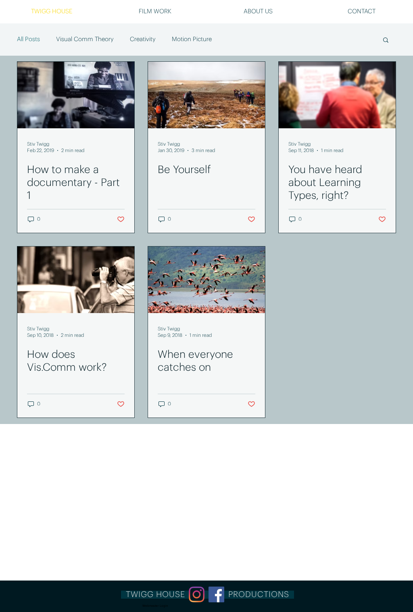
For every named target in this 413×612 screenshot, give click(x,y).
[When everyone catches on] (206, 279)
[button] (361, 11)
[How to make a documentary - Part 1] (75, 95)
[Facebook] (216, 594)
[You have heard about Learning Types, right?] (337, 95)
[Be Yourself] (206, 95)
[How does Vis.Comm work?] (75, 279)
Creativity (143, 39)
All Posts (28, 39)
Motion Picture (192, 39)
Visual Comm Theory (85, 39)
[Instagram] (196, 594)
